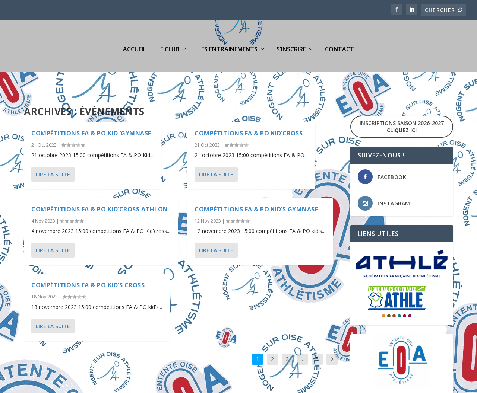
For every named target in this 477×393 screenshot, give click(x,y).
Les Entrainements (228, 49)
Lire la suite (53, 174)
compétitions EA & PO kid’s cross (88, 285)
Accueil (134, 49)
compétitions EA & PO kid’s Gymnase (256, 209)
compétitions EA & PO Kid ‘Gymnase (91, 133)
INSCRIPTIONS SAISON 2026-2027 (402, 126)
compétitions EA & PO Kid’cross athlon (99, 209)
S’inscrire (291, 49)
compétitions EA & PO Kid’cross (249, 133)
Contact (339, 49)
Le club (168, 49)
